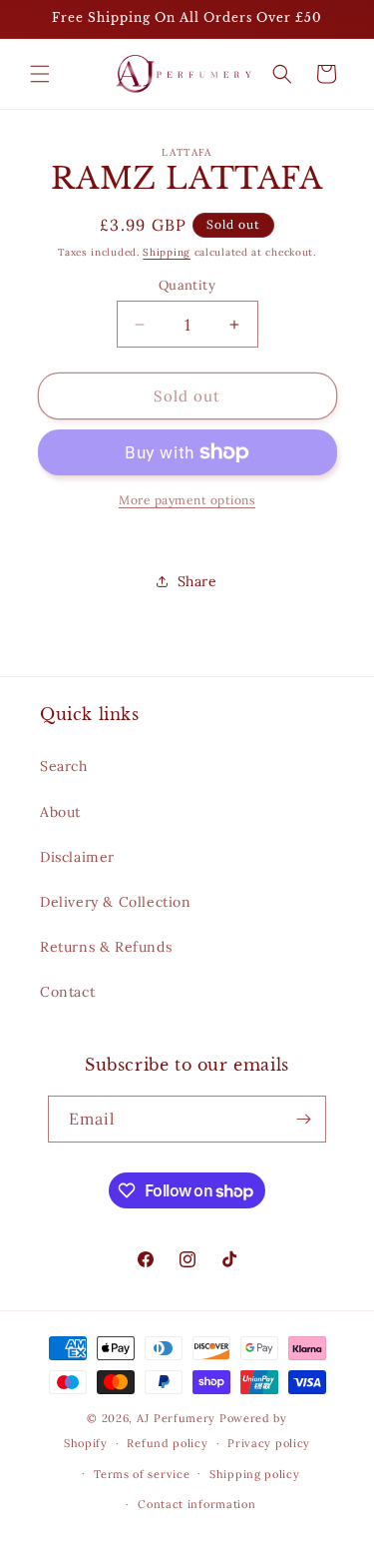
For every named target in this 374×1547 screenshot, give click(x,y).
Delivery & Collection (115, 902)
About (60, 812)
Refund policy (167, 1443)
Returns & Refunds (106, 947)
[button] (40, 74)
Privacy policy (268, 1443)
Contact (67, 992)
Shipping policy (254, 1474)
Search (64, 766)
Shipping (166, 252)
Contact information (196, 1504)
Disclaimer (77, 857)
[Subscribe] (303, 1119)
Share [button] (197, 581)
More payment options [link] (187, 499)
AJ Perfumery (176, 1418)
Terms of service (141, 1474)
